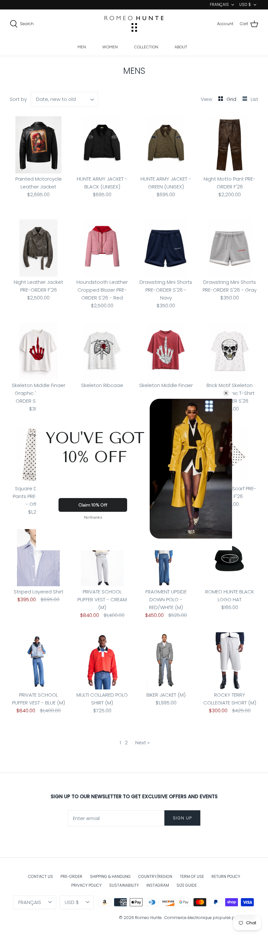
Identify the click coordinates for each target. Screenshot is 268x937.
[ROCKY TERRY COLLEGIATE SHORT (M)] (229, 660)
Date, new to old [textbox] (56, 99)
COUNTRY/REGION (155, 876)
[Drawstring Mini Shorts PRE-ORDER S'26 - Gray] (229, 248)
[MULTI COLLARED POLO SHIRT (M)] (102, 660)
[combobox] (64, 99)
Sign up (182, 818)
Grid (232, 99)
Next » (142, 742)
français (219, 4)
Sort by (18, 99)
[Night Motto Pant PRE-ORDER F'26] (229, 144)
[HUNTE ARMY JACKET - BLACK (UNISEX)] (102, 144)
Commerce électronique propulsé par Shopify (209, 917)
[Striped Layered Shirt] (38, 557)
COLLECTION (146, 47)
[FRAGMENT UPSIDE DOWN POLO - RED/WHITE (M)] (165, 557)
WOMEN (110, 47)
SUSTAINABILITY (124, 885)
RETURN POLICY (225, 876)
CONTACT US (40, 876)
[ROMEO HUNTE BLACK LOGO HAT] (229, 557)
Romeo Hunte (149, 917)
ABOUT (181, 47)
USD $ (245, 4)
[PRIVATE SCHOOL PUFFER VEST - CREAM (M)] (102, 557)
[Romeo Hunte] (134, 24)
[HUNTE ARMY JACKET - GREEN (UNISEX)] (165, 144)
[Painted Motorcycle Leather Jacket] (38, 144)
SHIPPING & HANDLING (110, 876)
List (254, 99)
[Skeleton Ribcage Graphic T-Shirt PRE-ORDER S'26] (102, 351)
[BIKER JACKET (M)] (165, 660)
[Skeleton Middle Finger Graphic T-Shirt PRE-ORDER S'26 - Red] (165, 351)
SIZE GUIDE (186, 885)
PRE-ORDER (71, 876)
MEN (81, 47)
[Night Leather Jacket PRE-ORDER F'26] (38, 248)
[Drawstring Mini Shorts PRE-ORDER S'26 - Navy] (165, 248)
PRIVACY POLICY (86, 885)
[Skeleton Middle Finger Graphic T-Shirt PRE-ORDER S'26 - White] (38, 351)
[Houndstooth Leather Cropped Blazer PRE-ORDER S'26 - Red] (102, 248)
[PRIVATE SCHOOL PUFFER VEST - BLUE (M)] (38, 660)
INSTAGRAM (157, 885)
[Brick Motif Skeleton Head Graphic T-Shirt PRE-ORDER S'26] (229, 351)
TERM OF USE (192, 876)
